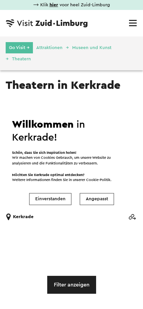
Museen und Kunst (91, 47)
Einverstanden (50, 199)
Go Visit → (19, 47)
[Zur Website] (132, 217)
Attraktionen (49, 47)
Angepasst (97, 199)
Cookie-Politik (98, 180)
